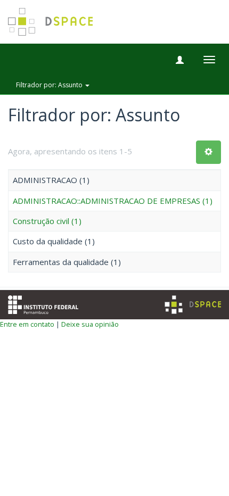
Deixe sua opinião (90, 324)
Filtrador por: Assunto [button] (50, 84)
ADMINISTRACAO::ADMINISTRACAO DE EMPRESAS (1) (112, 200)
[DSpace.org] (193, 304)
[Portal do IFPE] (43, 303)
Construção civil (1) (47, 221)
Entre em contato (27, 324)
